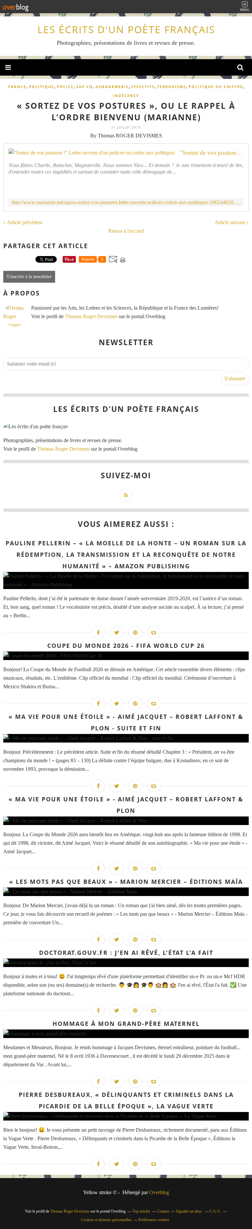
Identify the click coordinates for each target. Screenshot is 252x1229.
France (17, 86)
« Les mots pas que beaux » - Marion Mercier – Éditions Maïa (126, 882)
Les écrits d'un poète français (126, 29)
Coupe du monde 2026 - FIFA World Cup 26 (126, 646)
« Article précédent (22, 222)
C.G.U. (215, 1211)
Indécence (126, 95)
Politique (41, 86)
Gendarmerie (112, 86)
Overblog (159, 1192)
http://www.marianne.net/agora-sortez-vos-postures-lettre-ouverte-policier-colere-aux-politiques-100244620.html (126, 202)
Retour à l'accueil (126, 231)
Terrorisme (171, 86)
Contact (163, 1211)
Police (65, 86)
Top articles (141, 1211)
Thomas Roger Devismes (91, 316)
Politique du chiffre (216, 86)
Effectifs (143, 86)
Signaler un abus (189, 1211)
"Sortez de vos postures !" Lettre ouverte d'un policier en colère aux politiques (211, 152)
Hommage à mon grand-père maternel (126, 1024)
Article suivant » (232, 222)
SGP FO (84, 86)
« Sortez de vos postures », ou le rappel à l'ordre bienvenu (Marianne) (126, 111)
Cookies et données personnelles (106, 1219)
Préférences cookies (153, 1219)
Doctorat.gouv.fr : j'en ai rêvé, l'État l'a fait (126, 953)
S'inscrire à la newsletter (29, 276)
